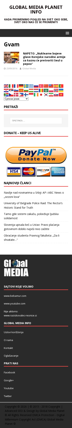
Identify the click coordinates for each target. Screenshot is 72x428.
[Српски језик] (11, 90)
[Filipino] (21, 94)
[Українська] (61, 90)
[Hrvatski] (6, 90)
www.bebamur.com (15, 296)
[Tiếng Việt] (61, 94)
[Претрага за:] (36, 120)
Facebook (9, 372)
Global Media (29, 68)
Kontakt (8, 348)
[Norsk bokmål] (56, 90)
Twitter (8, 396)
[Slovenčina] (56, 94)
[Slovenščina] (16, 90)
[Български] (26, 90)
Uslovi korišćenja (13, 332)
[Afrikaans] (6, 94)
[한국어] (46, 94)
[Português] (61, 86)
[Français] (16, 86)
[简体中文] (46, 86)
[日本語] (41, 94)
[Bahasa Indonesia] (31, 94)
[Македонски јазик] (21, 90)
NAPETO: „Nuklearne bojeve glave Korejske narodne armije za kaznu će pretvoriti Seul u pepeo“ (44, 59)
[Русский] (36, 86)
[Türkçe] (41, 86)
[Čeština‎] (11, 94)
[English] (6, 86)
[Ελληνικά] (31, 86)
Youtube (9, 388)
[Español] (56, 86)
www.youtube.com (14, 303)
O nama (8, 340)
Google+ (9, 380)
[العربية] (46, 90)
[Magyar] (31, 90)
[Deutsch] (21, 86)
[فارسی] (51, 94)
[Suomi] (26, 94)
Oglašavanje (11, 355)
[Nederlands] (36, 90)
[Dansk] (16, 94)
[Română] (41, 90)
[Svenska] (26, 86)
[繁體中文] (51, 86)
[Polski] (51, 90)
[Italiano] (11, 86)
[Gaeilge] (36, 94)
